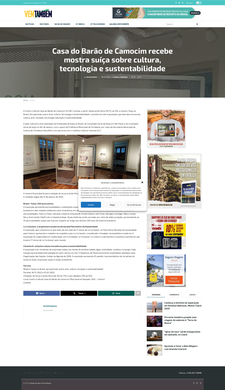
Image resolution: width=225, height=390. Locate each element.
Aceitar (91, 205)
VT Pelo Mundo (97, 24)
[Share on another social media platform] (138, 293)
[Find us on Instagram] (179, 2)
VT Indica (80, 24)
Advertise (35, 373)
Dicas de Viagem (62, 24)
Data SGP (60, 373)
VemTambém (91, 77)
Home (25, 100)
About (25, 373)
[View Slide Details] (157, 13)
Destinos (44, 24)
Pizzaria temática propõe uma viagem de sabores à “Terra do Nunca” (180, 320)
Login (190, 3)
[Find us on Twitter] (183, 2)
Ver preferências (134, 205)
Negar (112, 205)
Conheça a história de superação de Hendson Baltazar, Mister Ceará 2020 (182, 305)
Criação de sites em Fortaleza (40, 383)
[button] (142, 182)
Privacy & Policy (48, 373)
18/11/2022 (105, 77)
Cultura (116, 77)
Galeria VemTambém (119, 24)
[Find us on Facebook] (176, 2)
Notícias (30, 24)
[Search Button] (197, 24)
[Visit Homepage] (38, 13)
